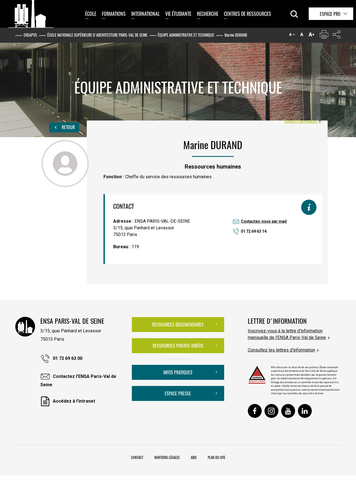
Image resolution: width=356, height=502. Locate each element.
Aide (194, 457)
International (145, 13)
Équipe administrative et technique (186, 35)
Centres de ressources (247, 13)
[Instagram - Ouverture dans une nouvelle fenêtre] (271, 411)
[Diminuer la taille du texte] (292, 35)
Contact (137, 457)
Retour (68, 127)
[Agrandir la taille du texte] (311, 35)
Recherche (207, 13)
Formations (114, 13)
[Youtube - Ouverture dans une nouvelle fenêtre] (288, 411)
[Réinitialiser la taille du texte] (302, 35)
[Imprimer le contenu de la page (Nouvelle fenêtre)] (324, 35)
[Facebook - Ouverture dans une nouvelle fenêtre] (255, 411)
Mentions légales (167, 457)
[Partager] (336, 35)
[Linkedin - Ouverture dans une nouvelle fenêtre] (305, 411)
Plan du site (216, 457)
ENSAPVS (30, 35)
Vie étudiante (178, 13)
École (90, 13)
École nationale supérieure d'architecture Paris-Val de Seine (97, 35)
